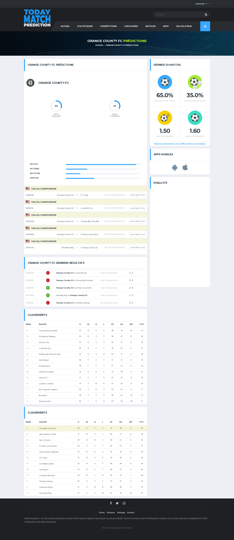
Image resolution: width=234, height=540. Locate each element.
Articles (150, 26)
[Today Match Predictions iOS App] (185, 169)
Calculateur (184, 26)
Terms (102, 512)
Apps (166, 26)
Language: (201, 4)
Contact (131, 512)
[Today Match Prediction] (37, 17)
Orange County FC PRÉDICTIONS (122, 45)
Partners (111, 512)
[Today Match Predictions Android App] (175, 169)
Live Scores (131, 26)
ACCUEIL (65, 26)
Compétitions (108, 26)
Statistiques (85, 26)
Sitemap (121, 512)
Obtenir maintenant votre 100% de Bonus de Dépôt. (180, 143)
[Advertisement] (85, 142)
